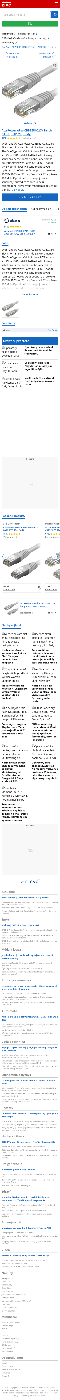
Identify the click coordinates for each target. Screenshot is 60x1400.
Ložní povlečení (8, 1348)
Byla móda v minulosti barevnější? (16, 1185)
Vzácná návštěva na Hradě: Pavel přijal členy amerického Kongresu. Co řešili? (29, 912)
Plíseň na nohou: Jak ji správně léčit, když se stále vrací (24, 1210)
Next (54, 556)
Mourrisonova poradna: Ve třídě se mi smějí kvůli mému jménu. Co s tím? (30, 1237)
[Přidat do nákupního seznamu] (55, 65)
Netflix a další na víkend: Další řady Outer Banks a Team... (39, 381)
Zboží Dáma (6, 1288)
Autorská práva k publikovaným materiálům (20, 1390)
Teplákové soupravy (10, 1342)
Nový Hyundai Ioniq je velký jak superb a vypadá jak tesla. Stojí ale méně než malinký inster (29, 1025)
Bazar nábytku (7, 1351)
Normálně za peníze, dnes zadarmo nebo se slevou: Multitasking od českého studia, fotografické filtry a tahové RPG (14, 772)
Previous (5, 556)
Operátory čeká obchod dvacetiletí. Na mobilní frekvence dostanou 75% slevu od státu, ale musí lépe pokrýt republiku (45, 770)
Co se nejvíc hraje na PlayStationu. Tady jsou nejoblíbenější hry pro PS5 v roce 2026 (14, 730)
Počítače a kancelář (26, 33)
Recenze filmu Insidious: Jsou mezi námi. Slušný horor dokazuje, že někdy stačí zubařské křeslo (44, 656)
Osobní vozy (7, 1285)
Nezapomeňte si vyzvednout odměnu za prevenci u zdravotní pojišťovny (27, 1215)
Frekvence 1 (6, 1373)
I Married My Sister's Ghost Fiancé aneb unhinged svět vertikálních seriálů (29, 1175)
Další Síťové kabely (11, 523)
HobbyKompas (8, 1297)
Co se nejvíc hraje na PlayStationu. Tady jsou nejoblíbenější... (38, 365)
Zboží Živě (6, 1281)
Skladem (52, 222)
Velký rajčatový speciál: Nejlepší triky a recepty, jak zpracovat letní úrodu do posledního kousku (29, 1128)
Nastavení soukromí (37, 1395)
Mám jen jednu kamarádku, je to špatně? (18, 1232)
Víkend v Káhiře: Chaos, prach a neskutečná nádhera (23, 1146)
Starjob (5, 1363)
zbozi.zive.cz (7, 33)
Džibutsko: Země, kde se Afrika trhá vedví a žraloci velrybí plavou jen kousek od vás (30, 1151)
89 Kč (50, 233)
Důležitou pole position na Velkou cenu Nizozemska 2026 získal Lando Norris (28, 1034)
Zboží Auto (6, 1304)
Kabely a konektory (37, 38)
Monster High (7, 1325)
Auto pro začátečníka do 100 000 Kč (16, 1301)
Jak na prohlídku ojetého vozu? (14, 1294)
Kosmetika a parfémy (10, 1338)
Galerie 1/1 (30, 123)
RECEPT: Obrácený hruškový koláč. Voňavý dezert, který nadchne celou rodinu (28, 1003)
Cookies (24, 1395)
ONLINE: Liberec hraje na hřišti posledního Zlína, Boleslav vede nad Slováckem (29, 942)
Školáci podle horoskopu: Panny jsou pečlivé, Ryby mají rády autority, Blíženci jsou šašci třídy (27, 998)
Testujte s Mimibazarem (11, 1322)
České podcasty (8, 1366)
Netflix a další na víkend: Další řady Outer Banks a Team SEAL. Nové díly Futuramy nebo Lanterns (44, 693)
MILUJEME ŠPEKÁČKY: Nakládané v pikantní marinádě (24, 993)
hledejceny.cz (7, 1278)
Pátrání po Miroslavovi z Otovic (15, 1263)
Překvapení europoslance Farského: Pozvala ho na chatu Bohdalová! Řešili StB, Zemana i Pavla (30, 903)
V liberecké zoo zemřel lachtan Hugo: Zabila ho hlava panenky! (27, 907)
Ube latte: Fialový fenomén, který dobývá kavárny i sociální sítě (28, 1121)
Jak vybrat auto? (8, 1311)
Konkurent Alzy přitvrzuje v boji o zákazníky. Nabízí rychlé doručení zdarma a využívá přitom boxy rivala (29, 1100)
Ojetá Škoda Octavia (10, 1307)
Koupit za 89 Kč (30, 197)
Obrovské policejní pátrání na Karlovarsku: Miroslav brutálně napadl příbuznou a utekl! (30, 973)
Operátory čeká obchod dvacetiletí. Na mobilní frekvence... (38, 350)
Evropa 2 (5, 1376)
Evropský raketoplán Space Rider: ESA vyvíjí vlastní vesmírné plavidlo (26, 1242)
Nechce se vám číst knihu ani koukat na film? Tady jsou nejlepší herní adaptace (14, 656)
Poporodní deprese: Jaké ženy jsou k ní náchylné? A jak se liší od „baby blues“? (28, 1206)
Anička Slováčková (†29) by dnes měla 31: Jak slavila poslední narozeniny (27, 964)
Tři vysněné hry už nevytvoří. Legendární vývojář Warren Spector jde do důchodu (15, 692)
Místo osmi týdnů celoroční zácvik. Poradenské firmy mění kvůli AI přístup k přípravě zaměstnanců (29, 1089)
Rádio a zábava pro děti (11, 1369)
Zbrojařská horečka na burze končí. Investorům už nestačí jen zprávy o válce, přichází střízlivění (30, 1094)
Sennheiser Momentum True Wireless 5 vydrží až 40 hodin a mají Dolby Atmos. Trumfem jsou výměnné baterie (15, 812)
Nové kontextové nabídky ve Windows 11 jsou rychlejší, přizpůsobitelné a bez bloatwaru (25, 1056)
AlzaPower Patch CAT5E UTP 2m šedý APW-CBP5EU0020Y (19, 232)
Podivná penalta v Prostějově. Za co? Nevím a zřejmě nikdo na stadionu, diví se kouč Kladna (27, 936)
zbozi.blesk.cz (7, 1291)
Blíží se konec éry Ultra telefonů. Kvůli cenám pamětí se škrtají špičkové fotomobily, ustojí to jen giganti (44, 731)
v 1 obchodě (9, 589)
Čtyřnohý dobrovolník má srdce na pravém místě (22, 968)
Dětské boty (7, 1345)
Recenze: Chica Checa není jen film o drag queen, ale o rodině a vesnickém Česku (28, 1181)
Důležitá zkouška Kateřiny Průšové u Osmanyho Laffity (24, 1260)
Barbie (4, 1328)
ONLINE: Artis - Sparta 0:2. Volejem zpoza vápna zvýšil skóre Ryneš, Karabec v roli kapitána (29, 931)
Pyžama (5, 1335)
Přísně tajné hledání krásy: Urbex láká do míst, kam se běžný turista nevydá (29, 1156)
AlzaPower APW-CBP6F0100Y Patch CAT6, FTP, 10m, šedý (20, 529)
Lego (4, 1332)
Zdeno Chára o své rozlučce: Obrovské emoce (20, 1266)
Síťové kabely (8, 42)
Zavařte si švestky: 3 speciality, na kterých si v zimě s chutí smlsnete (29, 1124)
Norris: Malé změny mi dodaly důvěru (17, 1030)
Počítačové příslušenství (13, 38)
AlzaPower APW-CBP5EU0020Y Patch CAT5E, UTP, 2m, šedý (27, 132)
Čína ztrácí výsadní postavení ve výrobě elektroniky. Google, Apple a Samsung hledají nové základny (30, 1067)
